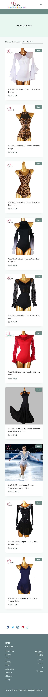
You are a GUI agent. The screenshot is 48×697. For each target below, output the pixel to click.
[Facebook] (7, 627)
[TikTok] (27, 627)
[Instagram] (17, 627)
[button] (33, 98)
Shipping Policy (8, 678)
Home (40, 660)
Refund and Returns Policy (9, 654)
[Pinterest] (22, 627)
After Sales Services (9, 670)
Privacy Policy (8, 663)
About (40, 663)
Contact (39, 671)
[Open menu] (41, 4)
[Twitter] (12, 627)
